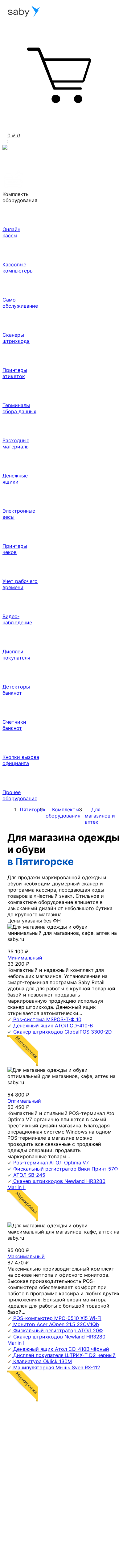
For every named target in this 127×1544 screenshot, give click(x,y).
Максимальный (26, 1256)
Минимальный (24, 958)
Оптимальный (24, 1101)
